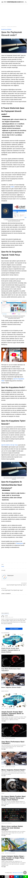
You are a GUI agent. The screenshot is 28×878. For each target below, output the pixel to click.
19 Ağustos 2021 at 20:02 (9, 617)
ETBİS (12, 186)
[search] (26, 2)
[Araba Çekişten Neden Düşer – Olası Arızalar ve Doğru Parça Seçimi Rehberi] (14, 845)
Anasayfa (3, 26)
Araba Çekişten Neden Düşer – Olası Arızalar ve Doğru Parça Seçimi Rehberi (13, 857)
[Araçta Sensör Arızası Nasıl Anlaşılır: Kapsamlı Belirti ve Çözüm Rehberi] (13, 640)
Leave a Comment (14, 628)
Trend (2, 566)
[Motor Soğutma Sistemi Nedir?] (13, 679)
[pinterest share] (11, 876)
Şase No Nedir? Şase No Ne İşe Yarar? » (17, 584)
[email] (7, 876)
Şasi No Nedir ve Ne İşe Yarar (9, 445)
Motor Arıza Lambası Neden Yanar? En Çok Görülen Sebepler (12, 828)
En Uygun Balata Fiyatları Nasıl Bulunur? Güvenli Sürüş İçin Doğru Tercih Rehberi (13, 798)
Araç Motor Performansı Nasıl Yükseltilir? (12, 742)
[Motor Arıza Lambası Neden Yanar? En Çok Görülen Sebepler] (14, 815)
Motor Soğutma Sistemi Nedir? (11, 687)
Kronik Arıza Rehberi (11, 26)
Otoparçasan (19, 543)
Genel (2, 708)
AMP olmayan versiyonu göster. (18, 872)
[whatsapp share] (21, 876)
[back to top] (25, 872)
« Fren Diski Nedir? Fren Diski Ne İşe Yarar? (12, 590)
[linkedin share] (16, 876)
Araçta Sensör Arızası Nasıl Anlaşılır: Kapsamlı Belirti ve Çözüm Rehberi (10, 650)
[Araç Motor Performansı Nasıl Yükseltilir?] (13, 661)
